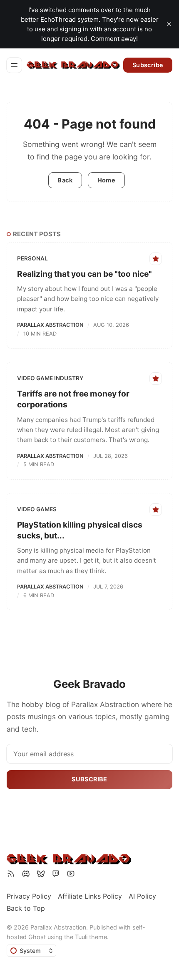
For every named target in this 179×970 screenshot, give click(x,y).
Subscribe (148, 64)
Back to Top (26, 908)
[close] (169, 24)
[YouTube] (71, 873)
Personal (32, 258)
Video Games (37, 509)
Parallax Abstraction (50, 325)
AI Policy (142, 896)
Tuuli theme (91, 936)
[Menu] (14, 65)
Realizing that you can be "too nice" (84, 274)
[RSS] (11, 873)
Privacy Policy (29, 896)
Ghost (37, 936)
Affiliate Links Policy (90, 896)
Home (106, 180)
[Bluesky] (41, 873)
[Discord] (26, 873)
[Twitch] (56, 873)
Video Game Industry (50, 378)
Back (64, 180)
